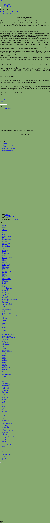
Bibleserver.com (4, 235)
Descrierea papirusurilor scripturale (6, 293)
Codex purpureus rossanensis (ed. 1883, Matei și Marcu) (8, 271)
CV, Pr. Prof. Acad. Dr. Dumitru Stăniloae (7, 6)
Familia (2, 316)
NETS (2, 378)
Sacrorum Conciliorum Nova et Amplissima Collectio (8, 410)
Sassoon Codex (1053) (4, 412)
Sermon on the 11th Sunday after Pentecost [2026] (8, 151)
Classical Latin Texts (4, 256)
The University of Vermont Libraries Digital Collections (8, 436)
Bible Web (3, 452)
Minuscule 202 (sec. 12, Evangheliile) (6, 356)
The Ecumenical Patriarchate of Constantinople (7, 430)
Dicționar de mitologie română (5, 297)
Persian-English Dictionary (5, 397)
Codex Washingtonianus (5, 281)
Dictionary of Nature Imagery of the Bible (7, 303)
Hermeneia (3, 322)
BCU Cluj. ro (3, 234)
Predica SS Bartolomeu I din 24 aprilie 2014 (9, 11)
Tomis (2, 438)
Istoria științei (3, 331)
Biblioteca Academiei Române (5, 238)
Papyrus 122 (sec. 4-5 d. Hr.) (5, 389)
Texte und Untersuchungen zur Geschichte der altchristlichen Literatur (10, 426)
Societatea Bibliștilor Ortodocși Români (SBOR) (8, 417)
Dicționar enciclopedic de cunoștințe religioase (7, 298)
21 (2, 102)
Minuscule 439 (3, 359)
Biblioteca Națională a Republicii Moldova (7, 245)
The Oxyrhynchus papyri (5, 432)
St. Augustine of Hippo (4, 419)
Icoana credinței (3, 323)
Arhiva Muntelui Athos (4, 230)
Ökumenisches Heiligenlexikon (5, 383)
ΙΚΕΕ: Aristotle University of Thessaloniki (7, 444)
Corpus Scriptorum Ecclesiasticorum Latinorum (7, 287)
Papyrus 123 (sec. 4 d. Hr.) (5, 390)
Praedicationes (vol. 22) (7, 215)
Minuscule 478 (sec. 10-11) (5, 362)
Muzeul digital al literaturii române (6, 375)
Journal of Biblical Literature (5, 335)
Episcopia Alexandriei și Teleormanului (6, 454)
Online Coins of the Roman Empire (6, 384)
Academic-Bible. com (4, 224)
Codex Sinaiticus (4, 276)
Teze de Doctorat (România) (5, 427)
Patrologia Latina (4, 395)
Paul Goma (3, 396)
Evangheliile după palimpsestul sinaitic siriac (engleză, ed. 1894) (9, 315)
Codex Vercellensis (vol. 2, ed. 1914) (6, 280)
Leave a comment (13, 13)
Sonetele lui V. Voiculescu (13, 218)
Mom (2, 371)
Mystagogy (3, 377)
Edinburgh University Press (5, 310)
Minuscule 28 (3, 357)
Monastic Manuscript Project (5, 372)
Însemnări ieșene (4, 327)
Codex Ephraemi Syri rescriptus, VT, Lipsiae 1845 (8, 266)
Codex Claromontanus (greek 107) (6, 263)
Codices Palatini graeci (4, 282)
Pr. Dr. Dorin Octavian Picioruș (7, 13)
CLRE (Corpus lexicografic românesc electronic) (8, 257)
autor (27, 14)
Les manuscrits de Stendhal (5, 338)
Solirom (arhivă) (4, 418)
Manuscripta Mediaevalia (5, 349)
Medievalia (3, 352)
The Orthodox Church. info (5, 431)
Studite (2, 422)
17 (4, 101)
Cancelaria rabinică (4, 251)
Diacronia (3, 295)
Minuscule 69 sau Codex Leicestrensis (6, 367)
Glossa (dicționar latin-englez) (5, 321)
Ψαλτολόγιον (3, 446)
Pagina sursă (23, 14)
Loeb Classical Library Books (5, 344)
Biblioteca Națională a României (6, 246)
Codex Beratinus (4, 260)
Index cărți (3, 325)
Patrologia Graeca (4, 394)
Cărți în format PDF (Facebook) (5, 253)
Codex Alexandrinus (4, 258)
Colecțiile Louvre (4, 283)
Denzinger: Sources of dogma (5, 292)
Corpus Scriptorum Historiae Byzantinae (7, 288)
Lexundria (3, 340)
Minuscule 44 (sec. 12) (4, 360)
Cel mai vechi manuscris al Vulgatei (6, 254)
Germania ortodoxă (4, 320)
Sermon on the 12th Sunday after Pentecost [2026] (8, 146)
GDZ (2, 319)
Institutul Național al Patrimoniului (6, 328)
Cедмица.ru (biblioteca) (5, 290)
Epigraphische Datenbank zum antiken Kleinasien (8, 314)
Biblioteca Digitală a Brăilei (5, 241)
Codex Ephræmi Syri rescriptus (5, 267)
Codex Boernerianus (4, 262)
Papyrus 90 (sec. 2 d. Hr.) (5, 393)
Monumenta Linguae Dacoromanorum (6, 374)
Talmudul (3, 424)
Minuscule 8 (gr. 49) (4, 369)
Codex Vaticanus (4, 277)
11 (5, 100)
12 (0, 101)
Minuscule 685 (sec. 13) (5, 366)
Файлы (2, 448)
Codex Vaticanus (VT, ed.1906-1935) (6, 279)
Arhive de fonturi (6, 217)
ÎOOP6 (2, 329)
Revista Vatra (3, 406)
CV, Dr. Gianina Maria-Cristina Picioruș (6, 108)
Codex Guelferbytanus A (5, 268)
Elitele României (4, 311)
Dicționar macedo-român (5, 301)
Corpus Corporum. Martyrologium (6, 286)
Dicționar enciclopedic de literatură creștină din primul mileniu (9, 299)
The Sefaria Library (4, 435)
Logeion (3, 345)
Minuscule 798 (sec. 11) (4, 368)
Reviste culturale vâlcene (5, 407)
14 (2, 101)
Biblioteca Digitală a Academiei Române (7, 240)
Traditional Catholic (4, 439)
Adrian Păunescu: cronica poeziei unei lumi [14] (7, 150)
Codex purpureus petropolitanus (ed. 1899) (7, 270)
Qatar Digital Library (4, 402)
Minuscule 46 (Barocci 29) (5, 361)
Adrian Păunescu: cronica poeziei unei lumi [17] (7, 145)
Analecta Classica (4, 227)
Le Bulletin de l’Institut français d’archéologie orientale (8, 337)
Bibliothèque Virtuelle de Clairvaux (6, 247)
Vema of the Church (4, 441)
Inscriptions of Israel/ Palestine (5, 326)
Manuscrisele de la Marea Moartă (6, 350)
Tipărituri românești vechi (5, 437)
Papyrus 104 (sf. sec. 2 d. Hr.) (5, 388)
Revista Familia (3, 404)
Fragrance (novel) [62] (4, 152)
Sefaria (2, 416)
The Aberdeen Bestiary (4, 428)
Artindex (3, 231)
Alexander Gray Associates (5, 226)
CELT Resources (4, 255)
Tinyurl (2, 459)
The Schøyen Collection (5, 434)
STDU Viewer (3, 421)
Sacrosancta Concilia (4, 411)
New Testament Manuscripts (5, 379)
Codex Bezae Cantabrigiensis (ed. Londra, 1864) (8, 261)
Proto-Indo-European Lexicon (5, 401)
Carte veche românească (5, 252)
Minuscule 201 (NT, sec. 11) (5, 355)
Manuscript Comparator (4, 348)
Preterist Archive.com (4, 400)
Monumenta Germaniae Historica (6, 373)
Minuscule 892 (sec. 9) (4, 370)
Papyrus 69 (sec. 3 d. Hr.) (5, 392)
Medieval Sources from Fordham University (7, 351)
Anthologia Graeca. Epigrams (5, 228)
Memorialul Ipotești (4, 353)
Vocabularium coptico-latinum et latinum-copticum (8, 442)
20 (1, 102)
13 (1, 101)
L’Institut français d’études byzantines (6, 336)
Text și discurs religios (4, 425)
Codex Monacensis (4, 269)
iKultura (3, 324)
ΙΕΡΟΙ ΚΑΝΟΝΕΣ (4, 443)
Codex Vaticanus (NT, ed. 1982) (6, 278)
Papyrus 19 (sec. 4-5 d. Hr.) (5, 391)
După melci (6, 214)
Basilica (3, 451)
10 (4, 100)
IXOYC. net (3, 332)
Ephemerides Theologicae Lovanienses (6, 313)
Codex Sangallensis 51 (4, 274)
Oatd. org (3, 382)
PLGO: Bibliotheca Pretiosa (5, 398)
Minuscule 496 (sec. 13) (5, 363)
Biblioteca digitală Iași (4, 242)
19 (0, 102)
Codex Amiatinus (4, 259)
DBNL (2, 291)
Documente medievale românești (6, 307)
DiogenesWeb (3, 306)
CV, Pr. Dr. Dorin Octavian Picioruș (6, 4)
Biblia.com (3, 237)
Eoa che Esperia (4, 312)
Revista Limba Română (4, 405)
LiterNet (3, 343)
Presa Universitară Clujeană (5, 399)
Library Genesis (4, 341)
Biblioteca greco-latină (4, 244)
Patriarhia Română (4, 458)
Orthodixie (3, 386)
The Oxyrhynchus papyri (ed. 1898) (6, 433)
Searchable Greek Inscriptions (5, 415)
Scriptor (3, 414)
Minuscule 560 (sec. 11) (4, 364)
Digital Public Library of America (6, 305)
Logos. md (3, 346)
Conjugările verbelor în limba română (6, 284)
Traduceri (3, 96)
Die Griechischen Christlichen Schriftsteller (7, 304)
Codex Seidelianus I (4, 275)
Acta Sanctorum (4, 225)
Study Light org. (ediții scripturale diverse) (7, 423)
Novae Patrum (3, 381)
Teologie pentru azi (2, 1)
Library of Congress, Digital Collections (6, 342)
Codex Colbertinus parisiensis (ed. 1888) (7, 264)
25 (5, 102)
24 (4, 102)
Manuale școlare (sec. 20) (5, 347)
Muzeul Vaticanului (4, 376)
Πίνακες (3, 445)
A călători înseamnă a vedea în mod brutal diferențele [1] (8, 148)
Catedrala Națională (4, 453)
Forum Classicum (4, 317)
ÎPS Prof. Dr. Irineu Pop (5, 330)
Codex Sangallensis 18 (4, 272)
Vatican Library (3, 460)
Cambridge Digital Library (5, 250)
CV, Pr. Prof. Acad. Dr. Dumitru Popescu (7, 5)
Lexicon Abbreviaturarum (5, 339)
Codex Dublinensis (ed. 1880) (5, 265)
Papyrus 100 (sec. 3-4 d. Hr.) (5, 387)
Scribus (2, 413)
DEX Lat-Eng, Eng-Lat (4, 294)
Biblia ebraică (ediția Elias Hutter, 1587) (6, 236)
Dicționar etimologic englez (5, 300)
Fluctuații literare (4, 144)
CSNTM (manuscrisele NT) (5, 289)
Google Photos (3, 456)
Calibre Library (3, 249)
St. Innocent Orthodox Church (5, 420)
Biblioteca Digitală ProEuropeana (6, 243)
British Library (3, 248)
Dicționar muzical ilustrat (5, 302)
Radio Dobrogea (4, 403)
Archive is (3, 229)
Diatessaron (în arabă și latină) (5, 296)
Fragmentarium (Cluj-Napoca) (5, 318)
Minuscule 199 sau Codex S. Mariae (6, 354)
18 (5, 101)
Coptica (2, 285)
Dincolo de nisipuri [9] (4, 143)
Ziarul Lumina (3, 461)
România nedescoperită (4, 409)
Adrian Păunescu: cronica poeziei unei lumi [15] (7, 147)
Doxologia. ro (3, 308)
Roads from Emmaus (4, 408)
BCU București (3, 233)
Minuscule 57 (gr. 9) (4, 365)
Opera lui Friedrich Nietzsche (5, 385)
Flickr (2, 455)
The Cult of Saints (4, 429)
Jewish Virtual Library (4, 333)
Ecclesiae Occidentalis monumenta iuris (6, 309)
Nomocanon (3, 380)
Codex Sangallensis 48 (4, 273)
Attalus (2, 232)
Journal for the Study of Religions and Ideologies (8, 334)
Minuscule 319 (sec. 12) (5, 358)
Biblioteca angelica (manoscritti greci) (6, 239)
